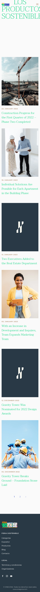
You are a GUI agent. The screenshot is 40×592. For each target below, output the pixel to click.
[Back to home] (6, 4)
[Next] (25, 497)
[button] (37, 4)
